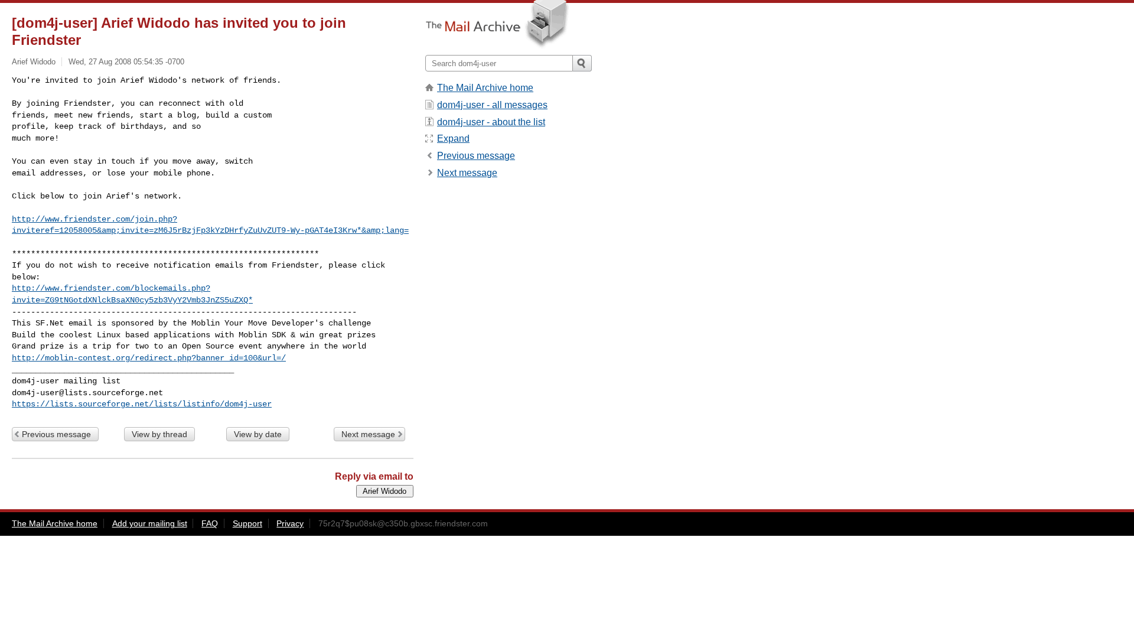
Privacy (290, 523)
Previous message (56, 434)
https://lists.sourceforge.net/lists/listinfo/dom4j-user (142, 404)
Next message (368, 434)
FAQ (209, 523)
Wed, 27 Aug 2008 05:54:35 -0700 (126, 61)
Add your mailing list (149, 523)
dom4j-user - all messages (492, 105)
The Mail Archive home (485, 88)
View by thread (159, 434)
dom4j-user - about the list (491, 122)
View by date (258, 434)
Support (247, 523)
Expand (453, 139)
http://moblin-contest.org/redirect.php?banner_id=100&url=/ (149, 358)
